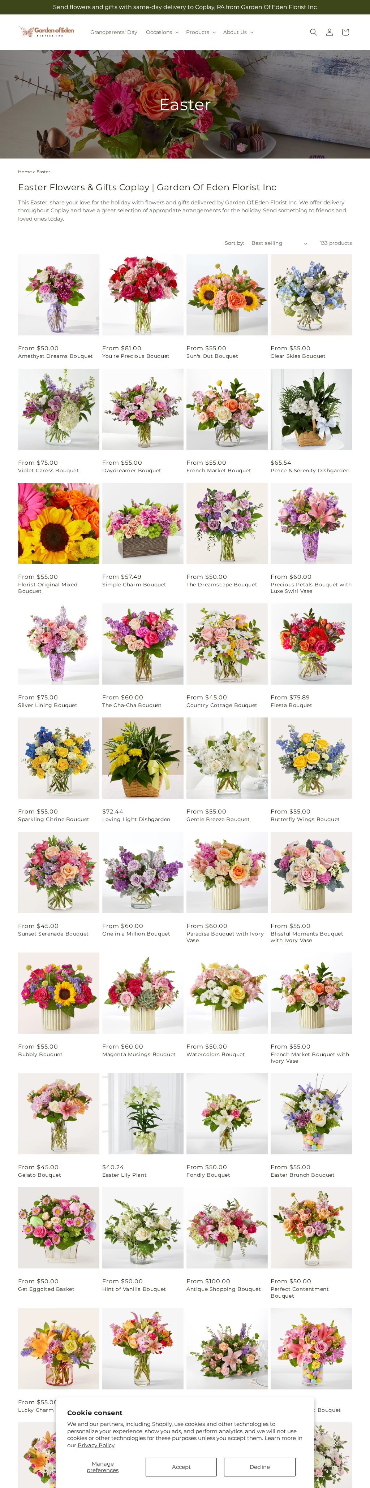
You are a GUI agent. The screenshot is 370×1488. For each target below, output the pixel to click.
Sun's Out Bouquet (212, 356)
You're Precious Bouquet (136, 356)
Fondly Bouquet (208, 1175)
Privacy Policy (96, 1445)
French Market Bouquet (218, 470)
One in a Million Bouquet (136, 933)
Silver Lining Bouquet (48, 705)
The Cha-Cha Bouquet (132, 705)
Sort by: (234, 243)
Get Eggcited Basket (46, 1289)
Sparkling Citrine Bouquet (54, 819)
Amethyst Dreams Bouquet (55, 356)
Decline (260, 1466)
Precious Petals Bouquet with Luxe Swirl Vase (311, 587)
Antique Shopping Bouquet (223, 1289)
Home (25, 171)
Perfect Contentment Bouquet (300, 1292)
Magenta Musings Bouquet (139, 1054)
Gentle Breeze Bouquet (218, 819)
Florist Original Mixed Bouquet (47, 587)
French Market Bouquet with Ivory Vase (310, 1057)
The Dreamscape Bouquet (221, 584)
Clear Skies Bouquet (298, 356)
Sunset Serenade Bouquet (53, 933)
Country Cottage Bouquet (222, 705)
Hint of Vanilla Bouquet (134, 1289)
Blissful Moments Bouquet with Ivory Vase (307, 936)
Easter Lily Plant (124, 1175)
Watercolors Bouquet (215, 1054)
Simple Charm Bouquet (134, 584)
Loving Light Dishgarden (136, 819)
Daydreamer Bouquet (132, 470)
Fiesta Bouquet (291, 705)
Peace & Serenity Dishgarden (310, 470)
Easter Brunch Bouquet (303, 1175)
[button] (162, 32)
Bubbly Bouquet (40, 1054)
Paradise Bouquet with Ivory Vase (225, 936)
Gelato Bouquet (39, 1175)
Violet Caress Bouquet (48, 470)
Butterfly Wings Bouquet (305, 819)
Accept (181, 1466)
